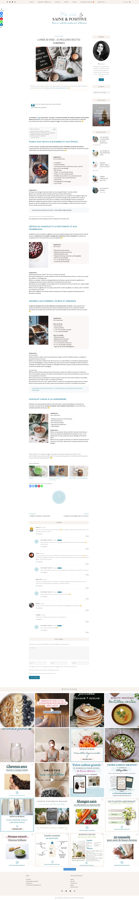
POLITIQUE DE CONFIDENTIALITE (33, 885)
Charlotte (38, 527)
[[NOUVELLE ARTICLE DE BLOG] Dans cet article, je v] (52, 815)
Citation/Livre (74, 883)
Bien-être (73, 881)
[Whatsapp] (41, 486)
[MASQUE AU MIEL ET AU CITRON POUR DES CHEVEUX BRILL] (52, 710)
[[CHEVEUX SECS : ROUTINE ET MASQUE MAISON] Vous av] (17, 780)
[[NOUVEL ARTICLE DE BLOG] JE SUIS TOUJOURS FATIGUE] (17, 815)
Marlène (38, 603)
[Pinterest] (12, 2)
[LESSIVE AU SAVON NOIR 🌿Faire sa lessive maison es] (52, 850)
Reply (87, 536)
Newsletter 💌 (102, 2)
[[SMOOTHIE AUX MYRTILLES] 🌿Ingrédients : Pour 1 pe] (52, 780)
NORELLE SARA (39, 579)
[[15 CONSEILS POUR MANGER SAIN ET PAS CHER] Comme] (87, 815)
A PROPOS (66, 2)
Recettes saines (59, 36)
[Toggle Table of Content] (53, 129)
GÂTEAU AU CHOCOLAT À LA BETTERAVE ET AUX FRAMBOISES (43, 132)
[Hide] (0, 27)
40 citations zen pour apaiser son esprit (105, 153)
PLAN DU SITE (29, 883)
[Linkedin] (36, 486)
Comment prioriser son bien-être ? (104, 178)
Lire (101, 79)
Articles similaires (35, 137)
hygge (39, 117)
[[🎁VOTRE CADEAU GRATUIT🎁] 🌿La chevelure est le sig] (87, 780)
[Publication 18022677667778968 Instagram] (87, 850)
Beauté (72, 879)
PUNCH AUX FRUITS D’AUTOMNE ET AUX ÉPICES (40, 131)
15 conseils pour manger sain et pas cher (76, 516)
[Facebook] (7, 2)
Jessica (37, 553)
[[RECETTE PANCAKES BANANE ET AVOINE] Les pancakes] (87, 710)
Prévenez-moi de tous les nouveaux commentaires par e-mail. (44, 670)
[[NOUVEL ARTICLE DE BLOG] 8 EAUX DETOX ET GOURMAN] (87, 745)
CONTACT (75, 2)
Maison (72, 885)
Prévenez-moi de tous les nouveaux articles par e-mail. (42, 673)
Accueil (32, 2)
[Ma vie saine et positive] (69, 18)
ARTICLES (57, 2)
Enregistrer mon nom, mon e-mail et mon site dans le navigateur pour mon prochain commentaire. (53, 666)
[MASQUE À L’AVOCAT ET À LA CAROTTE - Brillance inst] (17, 850)
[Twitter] (10, 2)
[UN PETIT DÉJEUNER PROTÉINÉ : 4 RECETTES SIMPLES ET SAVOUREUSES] (58, 471)
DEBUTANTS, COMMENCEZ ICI (44, 2)
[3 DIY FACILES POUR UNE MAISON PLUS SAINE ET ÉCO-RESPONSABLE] (78, 471)
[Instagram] (15, 2)
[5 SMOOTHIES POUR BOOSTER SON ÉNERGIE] (38, 471)
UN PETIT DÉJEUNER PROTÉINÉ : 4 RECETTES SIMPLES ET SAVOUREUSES (58, 478)
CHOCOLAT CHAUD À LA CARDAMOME (38, 135)
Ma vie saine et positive (46, 540)
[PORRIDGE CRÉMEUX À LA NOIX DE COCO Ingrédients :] (17, 710)
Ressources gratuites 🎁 (87, 2)
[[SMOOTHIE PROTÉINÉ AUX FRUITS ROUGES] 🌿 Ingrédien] (17, 745)
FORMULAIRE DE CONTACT (32, 881)
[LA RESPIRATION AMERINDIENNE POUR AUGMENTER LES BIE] (52, 745)
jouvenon (38, 615)
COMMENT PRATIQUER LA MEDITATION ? (40, 516)
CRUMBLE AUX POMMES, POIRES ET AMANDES (40, 134)
